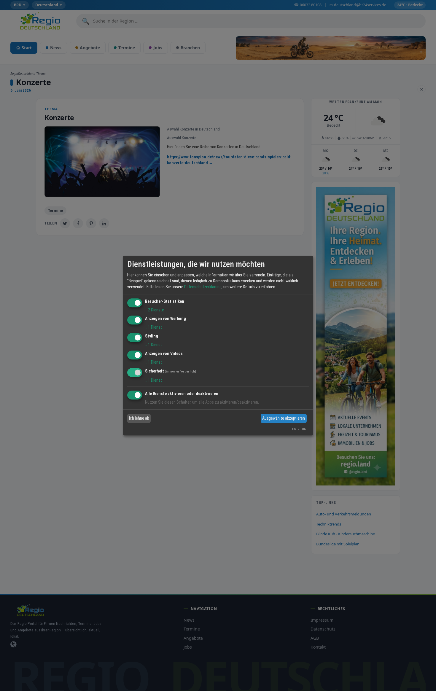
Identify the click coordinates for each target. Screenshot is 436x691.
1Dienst (153, 327)
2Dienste (154, 310)
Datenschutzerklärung (203, 286)
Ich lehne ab (139, 418)
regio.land (299, 429)
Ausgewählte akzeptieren (283, 418)
